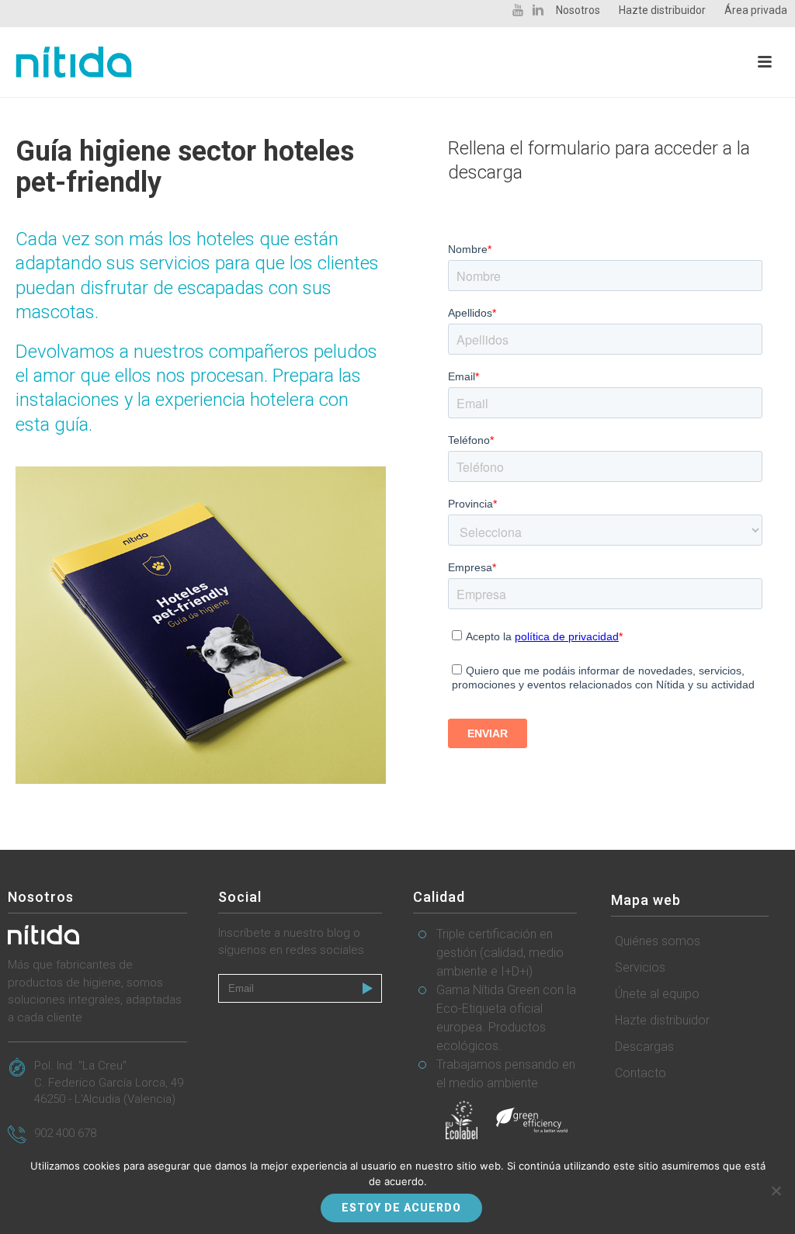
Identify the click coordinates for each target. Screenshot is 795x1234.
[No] (775, 1190)
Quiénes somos (657, 941)
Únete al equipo (657, 993)
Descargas (644, 1046)
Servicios (640, 967)
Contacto (640, 1073)
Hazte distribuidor (662, 1020)
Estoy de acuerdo (401, 1207)
